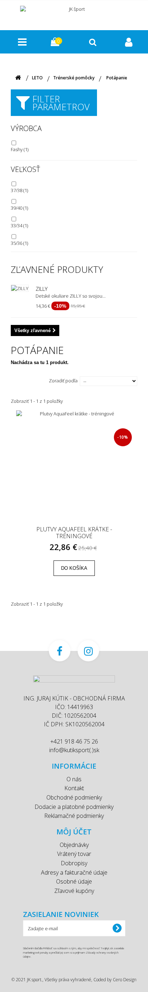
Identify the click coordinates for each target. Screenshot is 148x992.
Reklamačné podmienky (74, 816)
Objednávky (74, 845)
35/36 (19, 243)
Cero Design (125, 980)
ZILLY (41, 288)
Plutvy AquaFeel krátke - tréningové (74, 532)
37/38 (19, 190)
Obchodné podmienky (74, 797)
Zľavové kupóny (74, 891)
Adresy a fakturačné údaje (74, 872)
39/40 (19, 208)
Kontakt (74, 788)
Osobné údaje (74, 881)
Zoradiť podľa (63, 380)
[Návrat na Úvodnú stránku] (18, 77)
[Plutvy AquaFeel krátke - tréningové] (74, 468)
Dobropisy (74, 863)
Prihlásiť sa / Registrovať (129, 41)
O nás (74, 779)
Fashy (19, 149)
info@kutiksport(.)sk (74, 750)
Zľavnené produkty (57, 269)
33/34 (19, 225)
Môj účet (74, 832)
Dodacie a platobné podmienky (74, 807)
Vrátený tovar (74, 854)
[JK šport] (74, 14)
